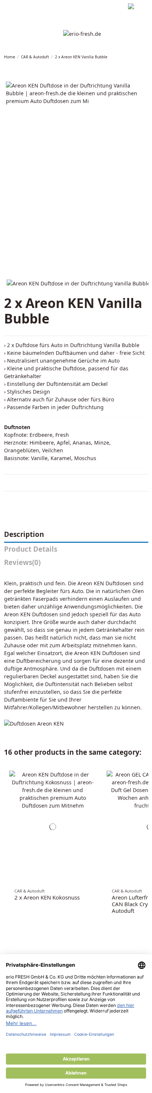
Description (24, 534)
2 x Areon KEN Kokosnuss (47, 897)
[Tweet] (16, 500)
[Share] (8, 500)
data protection (51, 7)
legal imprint (17, 7)
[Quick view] (91, 794)
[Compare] (91, 781)
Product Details (30, 549)
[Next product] (146, 57)
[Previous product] (141, 57)
